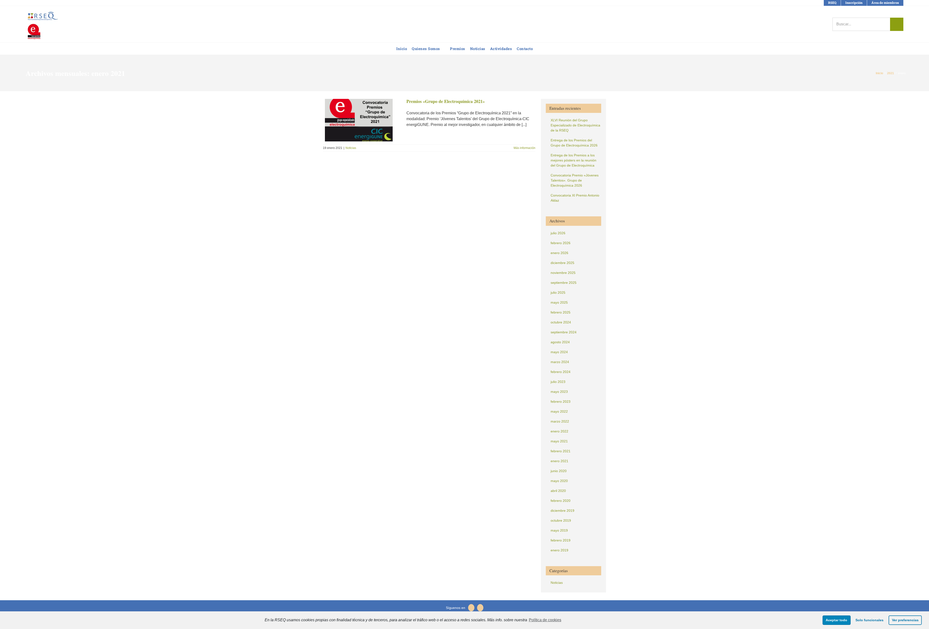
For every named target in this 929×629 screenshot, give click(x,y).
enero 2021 (559, 461)
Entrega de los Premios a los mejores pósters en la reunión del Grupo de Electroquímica (573, 160)
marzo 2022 (560, 421)
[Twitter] (471, 607)
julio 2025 (558, 292)
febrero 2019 (560, 540)
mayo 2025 (559, 302)
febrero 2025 (560, 312)
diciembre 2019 (562, 510)
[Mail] (480, 607)
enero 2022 (559, 431)
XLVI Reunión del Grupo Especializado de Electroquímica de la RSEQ (575, 125)
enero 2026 (559, 253)
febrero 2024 (560, 372)
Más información (524, 148)
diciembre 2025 (562, 263)
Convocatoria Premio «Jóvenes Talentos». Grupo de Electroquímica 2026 (575, 180)
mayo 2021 (559, 441)
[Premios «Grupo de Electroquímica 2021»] (361, 120)
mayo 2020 (559, 481)
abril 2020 (558, 491)
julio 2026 (558, 233)
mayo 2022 (559, 411)
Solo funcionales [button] (869, 620)
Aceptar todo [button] (836, 620)
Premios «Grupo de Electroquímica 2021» (445, 101)
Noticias (350, 148)
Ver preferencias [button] (905, 620)
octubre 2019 (561, 520)
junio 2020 (559, 471)
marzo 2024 (560, 362)
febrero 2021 (560, 451)
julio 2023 (558, 382)
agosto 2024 (560, 342)
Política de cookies (545, 620)
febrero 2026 (560, 243)
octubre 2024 (561, 322)
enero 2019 (559, 550)
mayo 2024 (559, 352)
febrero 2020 (560, 501)
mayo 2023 (559, 392)
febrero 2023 (560, 401)
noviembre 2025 (563, 273)
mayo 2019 (559, 530)
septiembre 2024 (564, 332)
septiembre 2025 (564, 283)
